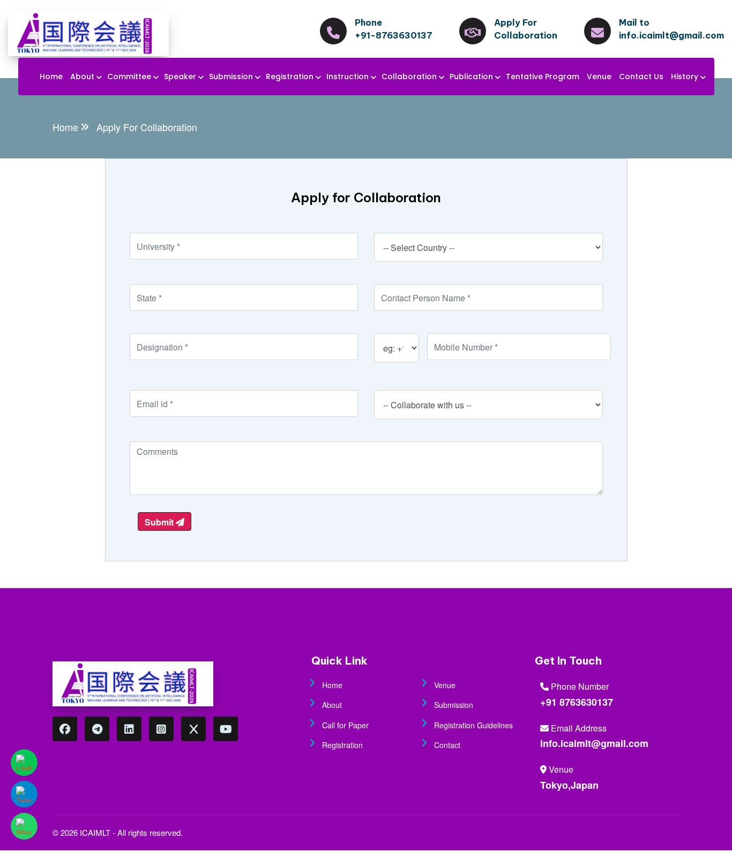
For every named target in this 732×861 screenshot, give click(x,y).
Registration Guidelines (473, 725)
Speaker (180, 76)
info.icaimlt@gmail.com (594, 743)
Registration (289, 76)
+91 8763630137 (576, 702)
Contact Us (641, 76)
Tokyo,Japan (569, 785)
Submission (231, 76)
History (684, 76)
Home (51, 76)
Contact (447, 745)
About (82, 76)
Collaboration (409, 76)
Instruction (347, 76)
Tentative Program (542, 76)
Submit (160, 522)
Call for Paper (345, 725)
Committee (129, 76)
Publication (471, 76)
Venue (599, 76)
